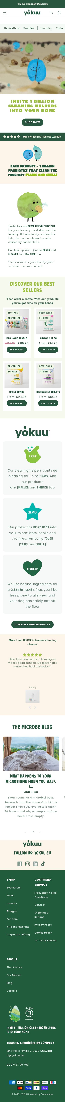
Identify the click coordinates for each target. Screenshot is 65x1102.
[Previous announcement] (6, 4)
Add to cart (48, 349)
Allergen (12, 911)
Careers (12, 990)
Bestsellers (14, 887)
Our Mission (14, 975)
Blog (9, 983)
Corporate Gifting (18, 934)
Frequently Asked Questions (45, 895)
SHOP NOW (32, 122)
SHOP (11, 880)
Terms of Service (45, 940)
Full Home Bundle (16, 338)
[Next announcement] (58, 4)
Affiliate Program (18, 927)
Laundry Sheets (48, 338)
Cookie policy (43, 932)
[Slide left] (25, 832)
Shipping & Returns (41, 915)
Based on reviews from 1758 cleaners (42, 136)
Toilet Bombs (16, 392)
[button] (4, 12)
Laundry (12, 903)
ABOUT (12, 959)
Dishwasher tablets (48, 392)
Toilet (10, 895)
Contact (39, 905)
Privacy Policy (43, 925)
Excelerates (47, 1094)
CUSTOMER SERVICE (43, 882)
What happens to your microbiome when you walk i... (31, 781)
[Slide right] (40, 832)
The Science (14, 967)
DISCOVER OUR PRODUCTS (32, 624)
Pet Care (12, 919)
